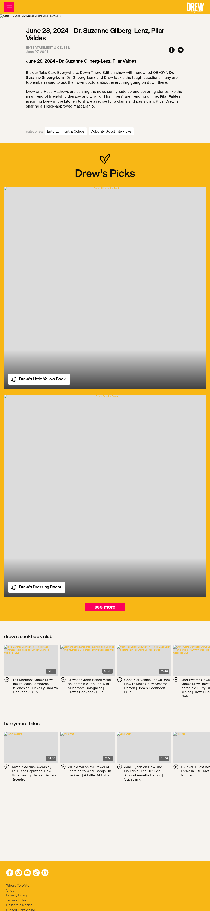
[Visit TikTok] (36, 873)
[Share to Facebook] (171, 50)
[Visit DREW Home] (195, 7)
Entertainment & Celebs (65, 131)
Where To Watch (18, 885)
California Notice (19, 905)
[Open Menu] (9, 7)
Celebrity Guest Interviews (111, 131)
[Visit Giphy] (45, 873)
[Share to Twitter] (180, 50)
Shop (10, 890)
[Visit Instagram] (18, 873)
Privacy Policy (17, 895)
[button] (195, 7)
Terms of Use (16, 900)
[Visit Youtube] (27, 873)
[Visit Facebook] (9, 873)
